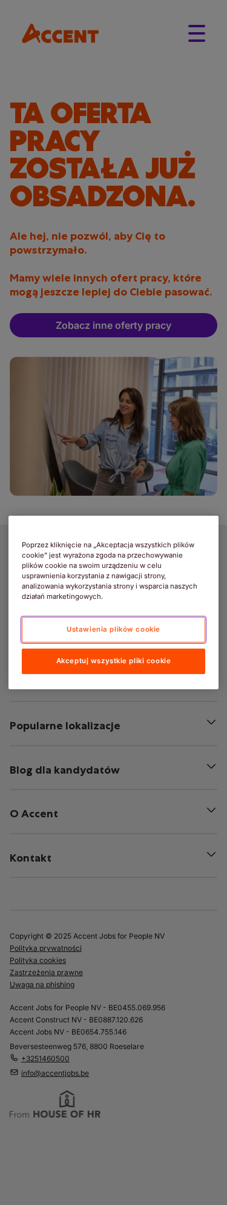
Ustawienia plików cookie (113, 629)
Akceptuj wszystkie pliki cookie (113, 661)
